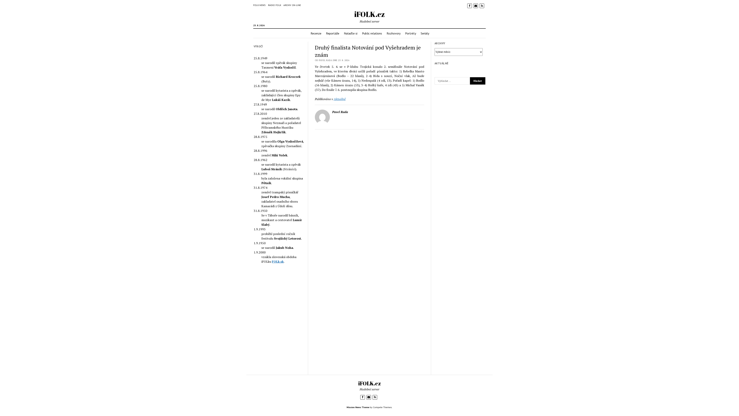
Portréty (410, 33)
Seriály (425, 33)
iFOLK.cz (369, 14)
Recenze (316, 33)
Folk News (259, 5)
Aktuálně (340, 99)
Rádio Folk (274, 5)
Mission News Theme (358, 407)
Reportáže (332, 33)
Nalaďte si (350, 33)
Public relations (372, 33)
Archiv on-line (292, 5)
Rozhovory (393, 33)
